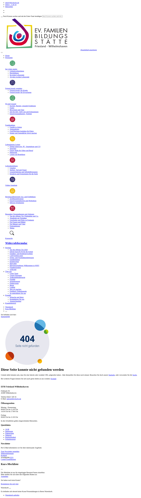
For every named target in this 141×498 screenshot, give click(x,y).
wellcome (13, 269)
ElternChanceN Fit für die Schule (21, 252)
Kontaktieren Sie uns (17, 299)
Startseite (4, 317)
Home (7, 56)
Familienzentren (15, 267)
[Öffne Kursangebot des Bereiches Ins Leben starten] (12, 65)
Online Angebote (11, 185)
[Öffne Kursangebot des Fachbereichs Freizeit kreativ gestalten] (12, 85)
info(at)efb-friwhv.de (14, 399)
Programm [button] (9, 58)
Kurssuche (9, 238)
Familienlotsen (15, 260)
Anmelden (4, 476)
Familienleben (10, 125)
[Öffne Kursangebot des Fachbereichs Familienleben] (12, 121)
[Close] (10, 488)
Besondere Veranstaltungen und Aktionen (19, 214)
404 (8, 317)
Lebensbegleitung (11, 166)
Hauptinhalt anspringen (88, 50)
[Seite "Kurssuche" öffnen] (12, 235)
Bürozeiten (9, 7)
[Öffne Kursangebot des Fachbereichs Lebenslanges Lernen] (12, 141)
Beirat (12, 285)
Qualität (12, 279)
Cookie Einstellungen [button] (8, 459)
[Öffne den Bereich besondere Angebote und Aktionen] (12, 210)
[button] (10, 451)
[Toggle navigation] (2, 52)
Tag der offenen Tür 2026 (19, 250)
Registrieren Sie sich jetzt (9, 484)
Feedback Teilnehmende (18, 291)
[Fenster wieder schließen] (2, 469)
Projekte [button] (8, 248)
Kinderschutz (14, 262)
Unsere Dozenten (16, 275)
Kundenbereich (10, 303)
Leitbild (12, 287)
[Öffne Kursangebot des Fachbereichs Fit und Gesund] (12, 100)
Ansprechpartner (15, 301)
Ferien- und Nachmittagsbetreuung (22, 258)
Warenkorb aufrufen (12, 495)
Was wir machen (15, 289)
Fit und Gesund (10, 104)
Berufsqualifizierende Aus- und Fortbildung (20, 197)
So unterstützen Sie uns (18, 293)
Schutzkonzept (15, 281)
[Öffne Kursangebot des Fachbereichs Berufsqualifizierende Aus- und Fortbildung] (12, 193)
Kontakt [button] (8, 295)
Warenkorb (9, 307)
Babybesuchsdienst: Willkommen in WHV (24, 266)
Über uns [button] (8, 271)
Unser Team (14, 273)
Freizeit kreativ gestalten (13, 88)
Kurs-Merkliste (10, 309)
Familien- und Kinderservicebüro (21, 254)
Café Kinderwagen (16, 256)
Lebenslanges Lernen (12, 145)
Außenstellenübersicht (17, 277)
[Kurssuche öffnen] (6, 311)
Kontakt (53, 379)
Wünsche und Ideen (17, 297)
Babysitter (13, 264)
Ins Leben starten (11, 69)
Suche (135, 375)
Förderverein (14, 283)
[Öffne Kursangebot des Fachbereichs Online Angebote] (12, 182)
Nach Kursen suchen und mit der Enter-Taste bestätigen (22, 16)
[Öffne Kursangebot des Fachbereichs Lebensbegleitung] (12, 162)
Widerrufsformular (16, 243)
